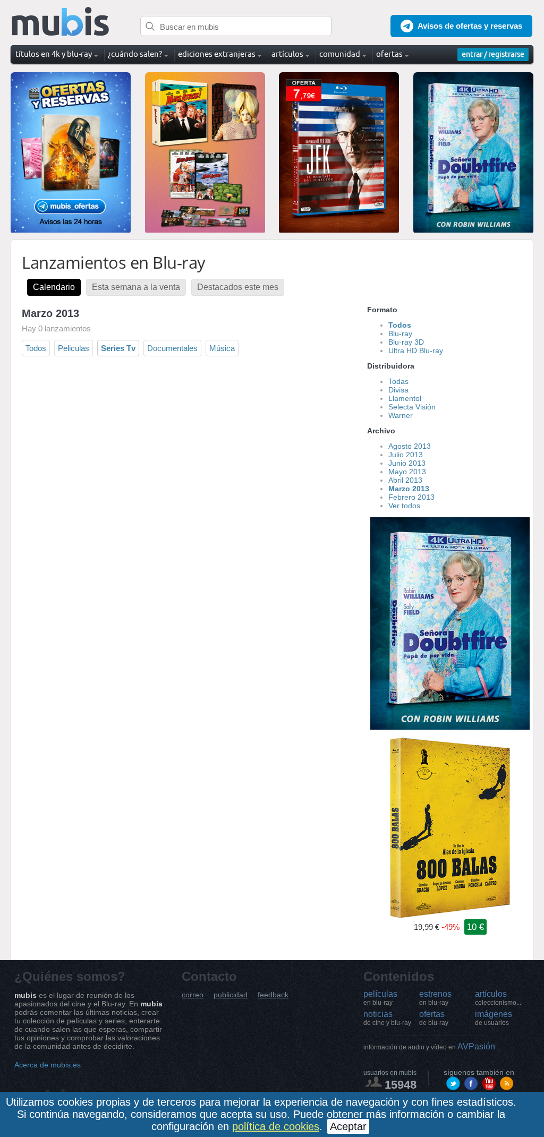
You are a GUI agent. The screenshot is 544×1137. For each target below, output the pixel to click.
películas (380, 997)
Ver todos (404, 505)
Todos (36, 348)
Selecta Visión (412, 407)
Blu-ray (400, 333)
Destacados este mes (237, 287)
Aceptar (348, 1126)
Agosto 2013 (409, 446)
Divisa (398, 390)
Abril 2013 (405, 480)
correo (192, 995)
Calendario (54, 287)
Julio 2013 (405, 454)
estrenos (435, 997)
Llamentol (404, 398)
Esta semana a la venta (136, 287)
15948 (400, 1084)
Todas (398, 381)
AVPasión (429, 1046)
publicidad (231, 995)
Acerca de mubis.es (47, 1065)
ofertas (433, 1018)
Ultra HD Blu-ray (415, 350)
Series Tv (118, 348)
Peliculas (73, 348)
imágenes (493, 1018)
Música (222, 348)
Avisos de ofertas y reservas (470, 25)
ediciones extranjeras (217, 53)
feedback (273, 995)
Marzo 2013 (408, 488)
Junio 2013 (407, 463)
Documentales (172, 348)
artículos (498, 997)
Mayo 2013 (407, 471)
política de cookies (275, 1126)
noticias (387, 1018)
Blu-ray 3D (406, 342)
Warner (400, 415)
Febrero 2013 (411, 497)
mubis (61, 22)
